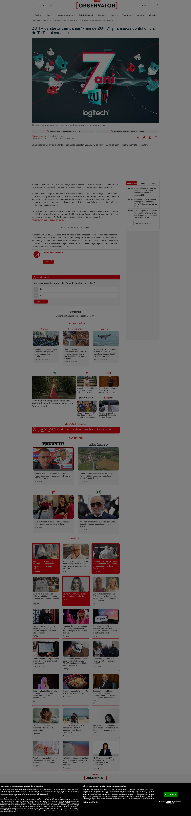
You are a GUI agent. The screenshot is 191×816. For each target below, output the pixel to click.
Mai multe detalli (43, 795)
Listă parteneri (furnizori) (91, 802)
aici (68, 805)
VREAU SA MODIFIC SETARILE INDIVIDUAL (170, 802)
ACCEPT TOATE (170, 794)
